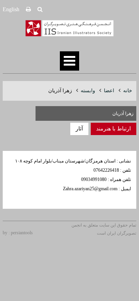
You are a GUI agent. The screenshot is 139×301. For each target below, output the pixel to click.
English (11, 9)
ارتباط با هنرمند (113, 129)
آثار (79, 129)
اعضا (109, 90)
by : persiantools (18, 232)
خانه (127, 90)
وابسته (88, 90)
